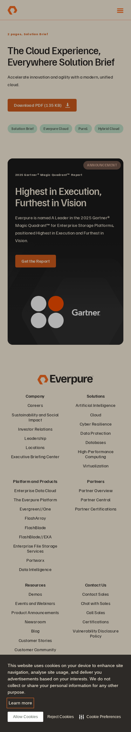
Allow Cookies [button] (25, 717)
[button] (100, 717)
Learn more (20, 702)
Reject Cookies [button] (60, 717)
